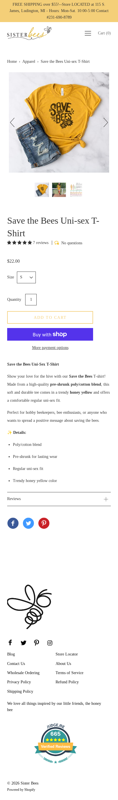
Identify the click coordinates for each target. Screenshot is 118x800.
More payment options (50, 348)
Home (12, 61)
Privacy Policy (19, 682)
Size (10, 277)
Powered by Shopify (21, 790)
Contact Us (16, 664)
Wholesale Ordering (23, 673)
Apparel (28, 61)
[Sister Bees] (13, 524)
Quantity (14, 299)
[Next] (103, 122)
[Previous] (14, 122)
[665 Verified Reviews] (55, 766)
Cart (104, 33)
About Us (63, 664)
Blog (11, 654)
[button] (20, 243)
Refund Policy (67, 682)
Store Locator (67, 654)
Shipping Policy (20, 691)
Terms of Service (69, 673)
